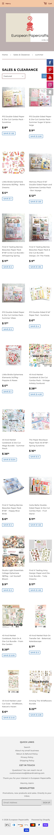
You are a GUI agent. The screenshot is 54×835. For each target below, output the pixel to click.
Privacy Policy (27, 757)
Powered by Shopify (40, 820)
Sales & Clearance (21, 55)
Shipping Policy (27, 760)
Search (27, 747)
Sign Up (46, 803)
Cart (50, 3)
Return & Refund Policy (27, 754)
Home (5, 55)
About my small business (27, 750)
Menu (8, 3)
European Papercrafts (19, 820)
